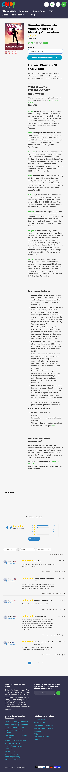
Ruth (30, 133)
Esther (30, 111)
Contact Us (38, 739)
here (53, 426)
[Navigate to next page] (42, 663)
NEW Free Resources (13, 759)
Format (31, 47)
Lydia (30, 259)
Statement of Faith (41, 737)
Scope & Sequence (12, 743)
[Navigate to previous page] (25, 663)
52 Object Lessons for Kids (15, 740)
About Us (37, 731)
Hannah (31, 152)
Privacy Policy (39, 720)
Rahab (31, 211)
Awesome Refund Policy (43, 728)
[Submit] (58, 693)
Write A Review (34, 539)
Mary (30, 176)
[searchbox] (9, 549)
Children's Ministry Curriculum (16, 722)
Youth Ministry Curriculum (15, 727)
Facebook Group (11, 751)
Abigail (31, 230)
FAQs (36, 734)
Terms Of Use (39, 723)
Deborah (32, 195)
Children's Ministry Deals (18, 767)
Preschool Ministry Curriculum (16, 724)
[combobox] (27, 549)
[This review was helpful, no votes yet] (59, 572)
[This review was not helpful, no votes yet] (62, 572)
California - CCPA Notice (43, 725)
